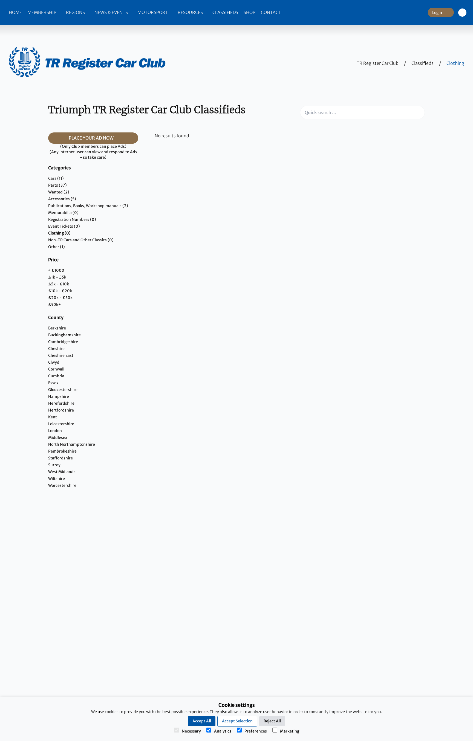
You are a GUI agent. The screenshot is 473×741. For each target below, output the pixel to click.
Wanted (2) (58, 192)
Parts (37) (57, 185)
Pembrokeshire (62, 451)
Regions (76, 12)
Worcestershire (62, 485)
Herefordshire (61, 403)
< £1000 (56, 270)
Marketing (289, 731)
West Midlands (62, 471)
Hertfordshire (61, 410)
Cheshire (56, 348)
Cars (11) (56, 178)
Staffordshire (60, 458)
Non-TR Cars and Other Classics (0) (81, 240)
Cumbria (56, 376)
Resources (191, 12)
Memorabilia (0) (63, 212)
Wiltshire (56, 478)
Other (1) (56, 246)
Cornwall (56, 369)
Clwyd (53, 362)
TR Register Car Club (378, 63)
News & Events (111, 12)
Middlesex (57, 437)
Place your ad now (91, 138)
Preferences (255, 731)
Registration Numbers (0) (72, 219)
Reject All (272, 721)
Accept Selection (237, 721)
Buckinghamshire (64, 334)
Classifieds (225, 12)
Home (15, 12)
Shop (249, 12)
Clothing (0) (59, 233)
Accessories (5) (62, 198)
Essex (53, 382)
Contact (271, 12)
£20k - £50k (60, 297)
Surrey (54, 464)
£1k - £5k (57, 277)
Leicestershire (61, 423)
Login (437, 12)
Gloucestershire (62, 389)
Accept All (201, 721)
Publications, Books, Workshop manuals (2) (88, 205)
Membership (42, 12)
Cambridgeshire (63, 341)
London (55, 430)
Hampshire (58, 396)
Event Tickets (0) (64, 226)
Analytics (222, 731)
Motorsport (153, 12)
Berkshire (57, 328)
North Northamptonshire (71, 444)
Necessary (191, 731)
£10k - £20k (60, 290)
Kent (52, 417)
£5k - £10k (58, 284)
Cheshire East (60, 355)
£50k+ (54, 304)
